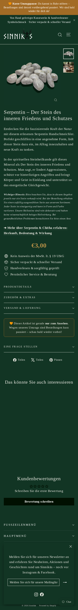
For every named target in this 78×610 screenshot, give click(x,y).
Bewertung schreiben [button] (39, 501)
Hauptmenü (15, 535)
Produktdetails (18, 286)
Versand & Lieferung (22, 308)
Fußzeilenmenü (20, 524)
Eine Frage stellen (21, 346)
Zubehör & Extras (20, 297)
